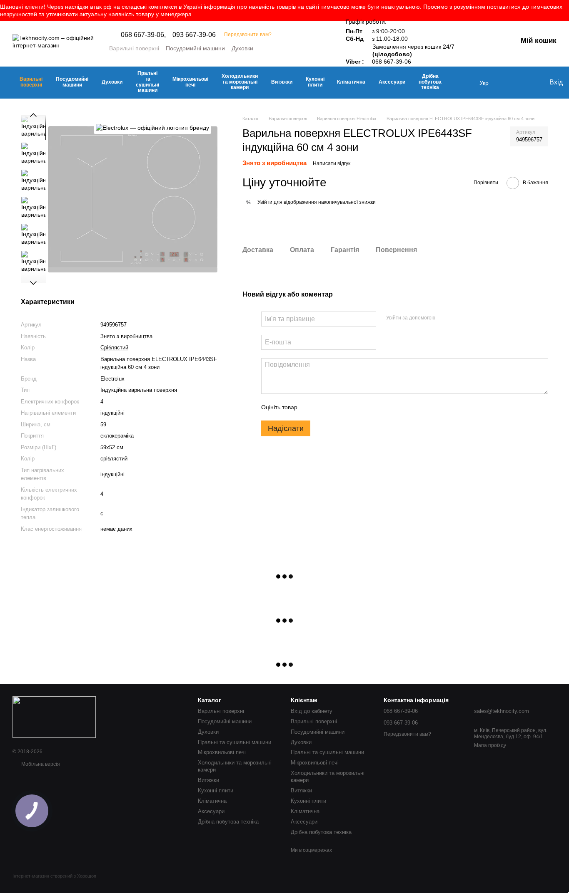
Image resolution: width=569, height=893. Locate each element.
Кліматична (351, 82)
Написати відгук (331, 163)
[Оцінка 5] (364, 408)
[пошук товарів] (462, 82)
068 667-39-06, (143, 35)
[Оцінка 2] (324, 408)
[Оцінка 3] (337, 408)
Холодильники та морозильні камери (240, 82)
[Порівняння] (525, 83)
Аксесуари (392, 82)
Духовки (242, 48)
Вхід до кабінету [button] (311, 711)
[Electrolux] (152, 127)
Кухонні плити (315, 82)
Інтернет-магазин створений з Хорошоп (54, 875)
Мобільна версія (40, 764)
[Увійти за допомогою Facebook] (444, 318)
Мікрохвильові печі (190, 82)
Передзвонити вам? (248, 34)
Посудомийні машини (195, 48)
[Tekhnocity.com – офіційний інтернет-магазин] (54, 717)
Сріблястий (114, 347)
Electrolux (112, 379)
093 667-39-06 (194, 35)
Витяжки (281, 82)
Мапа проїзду (490, 745)
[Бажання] (508, 83)
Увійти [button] (264, 202)
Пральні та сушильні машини (147, 81)
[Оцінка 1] (311, 408)
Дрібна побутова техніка (430, 82)
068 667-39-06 (391, 61)
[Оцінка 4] (351, 408)
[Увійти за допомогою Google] (458, 318)
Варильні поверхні (134, 48)
